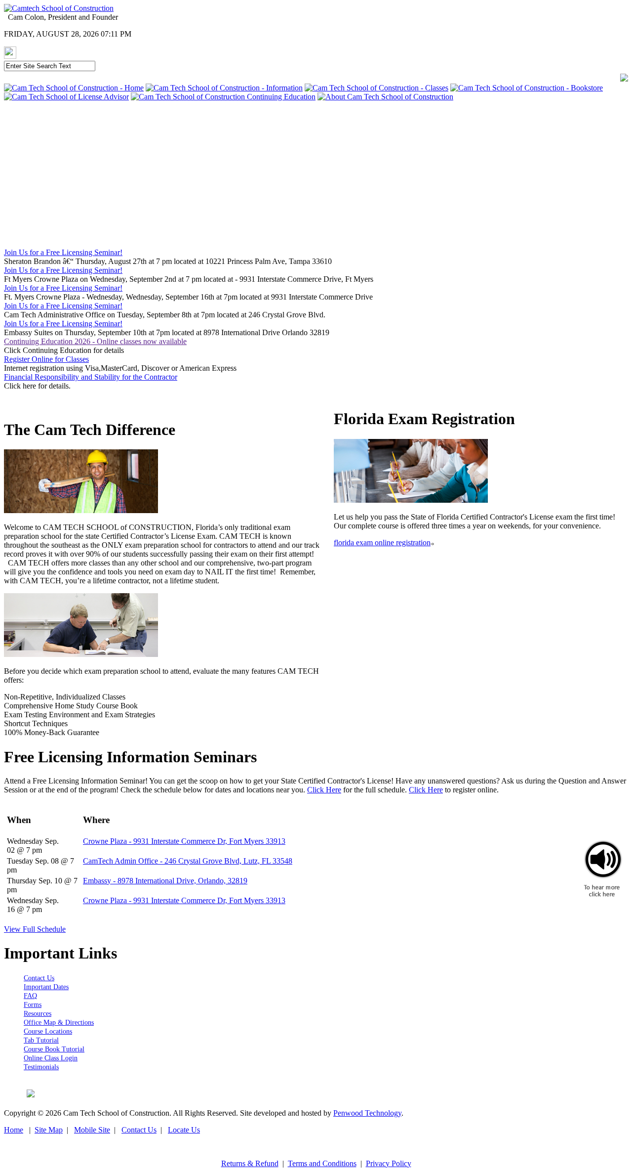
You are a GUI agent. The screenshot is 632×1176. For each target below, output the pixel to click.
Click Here (324, 789)
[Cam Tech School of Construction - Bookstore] (526, 88)
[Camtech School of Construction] (59, 8)
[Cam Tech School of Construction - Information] (224, 88)
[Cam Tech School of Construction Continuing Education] (223, 96)
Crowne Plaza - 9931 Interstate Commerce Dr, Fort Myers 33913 (184, 841)
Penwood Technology (367, 1113)
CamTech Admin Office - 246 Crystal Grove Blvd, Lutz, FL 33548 (187, 861)
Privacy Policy (388, 1163)
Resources (37, 1013)
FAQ (30, 996)
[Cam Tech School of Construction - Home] (74, 88)
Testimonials (41, 1067)
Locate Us (184, 1130)
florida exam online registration (382, 542)
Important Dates (46, 987)
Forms (32, 1004)
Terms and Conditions (322, 1163)
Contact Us (39, 978)
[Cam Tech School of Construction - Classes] (376, 88)
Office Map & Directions (59, 1022)
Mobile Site (92, 1130)
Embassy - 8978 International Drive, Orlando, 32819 (165, 880)
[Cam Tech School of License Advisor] (66, 96)
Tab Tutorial (41, 1040)
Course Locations (48, 1031)
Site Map (49, 1130)
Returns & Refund (249, 1163)
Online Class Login (51, 1058)
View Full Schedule (35, 929)
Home (13, 1130)
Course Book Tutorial (54, 1049)
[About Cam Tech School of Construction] (385, 96)
